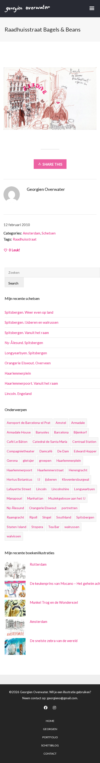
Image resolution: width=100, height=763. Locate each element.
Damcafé (46, 451)
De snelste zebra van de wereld (53, 641)
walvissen (14, 536)
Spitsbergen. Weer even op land (29, 312)
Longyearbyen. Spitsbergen (26, 353)
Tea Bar (53, 527)
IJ (38, 479)
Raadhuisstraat (25, 239)
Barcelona (61, 432)
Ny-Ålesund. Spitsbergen (24, 343)
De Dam (63, 451)
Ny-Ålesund (15, 508)
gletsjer (28, 460)
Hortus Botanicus (19, 479)
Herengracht (78, 470)
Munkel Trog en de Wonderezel (54, 602)
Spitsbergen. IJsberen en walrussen (31, 322)
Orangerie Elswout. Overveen (28, 363)
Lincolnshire (60, 489)
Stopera (37, 527)
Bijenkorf (80, 432)
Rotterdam (38, 564)
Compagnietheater (20, 451)
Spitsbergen (85, 517)
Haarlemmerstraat (50, 470)
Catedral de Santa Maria (50, 442)
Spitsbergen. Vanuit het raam (27, 332)
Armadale (78, 423)
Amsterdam (31, 233)
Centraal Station (84, 442)
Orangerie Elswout (43, 508)
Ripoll (33, 517)
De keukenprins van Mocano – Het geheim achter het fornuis (64, 583)
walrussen (71, 527)
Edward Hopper (85, 451)
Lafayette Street (19, 489)
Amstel (61, 423)
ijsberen (51, 479)
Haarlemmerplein (18, 373)
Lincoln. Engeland (18, 393)
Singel (46, 517)
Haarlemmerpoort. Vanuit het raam (31, 383)
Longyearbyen (84, 489)
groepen (45, 460)
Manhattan (35, 498)
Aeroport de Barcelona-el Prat (28, 423)
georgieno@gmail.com (62, 698)
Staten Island (16, 527)
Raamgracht (15, 517)
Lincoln (41, 489)
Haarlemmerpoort (19, 470)
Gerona (12, 460)
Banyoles (42, 432)
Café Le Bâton (17, 442)
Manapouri (14, 498)
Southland (63, 517)
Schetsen (49, 233)
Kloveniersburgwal (75, 479)
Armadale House (19, 432)
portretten (69, 508)
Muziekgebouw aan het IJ (66, 498)
